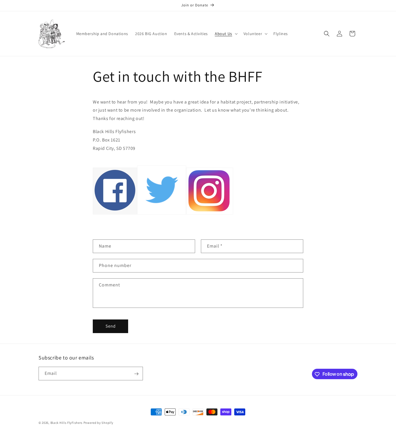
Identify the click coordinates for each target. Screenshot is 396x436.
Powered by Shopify (98, 423)
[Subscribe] (136, 374)
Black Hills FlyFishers (66, 423)
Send (111, 326)
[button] (225, 34)
